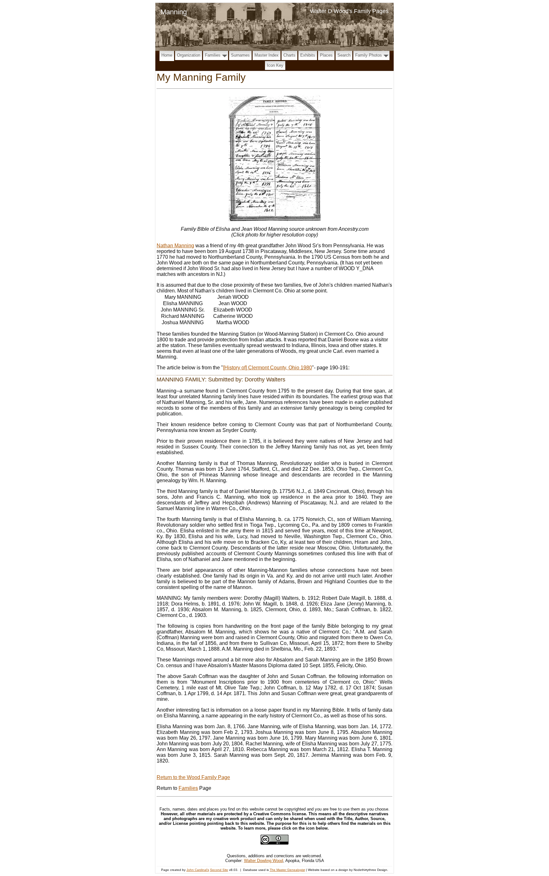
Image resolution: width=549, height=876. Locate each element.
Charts (289, 55)
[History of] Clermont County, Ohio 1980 (267, 367)
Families (212, 55)
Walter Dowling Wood (263, 860)
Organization (188, 55)
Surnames (240, 55)
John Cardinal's (197, 870)
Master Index (266, 55)
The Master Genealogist (287, 870)
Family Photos (368, 55)
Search (343, 55)
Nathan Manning (175, 245)
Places (326, 55)
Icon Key (275, 65)
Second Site (219, 870)
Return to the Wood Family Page (193, 777)
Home (166, 55)
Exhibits (307, 55)
